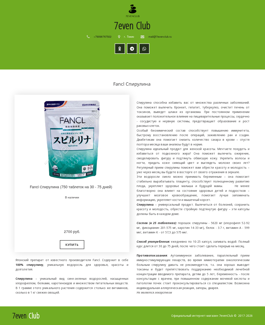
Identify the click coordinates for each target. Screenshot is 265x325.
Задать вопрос (181, 61)
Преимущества (121, 61)
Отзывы (153, 61)
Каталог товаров (59, 61)
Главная (30, 61)
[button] (72, 244)
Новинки (93, 61)
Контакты (209, 61)
